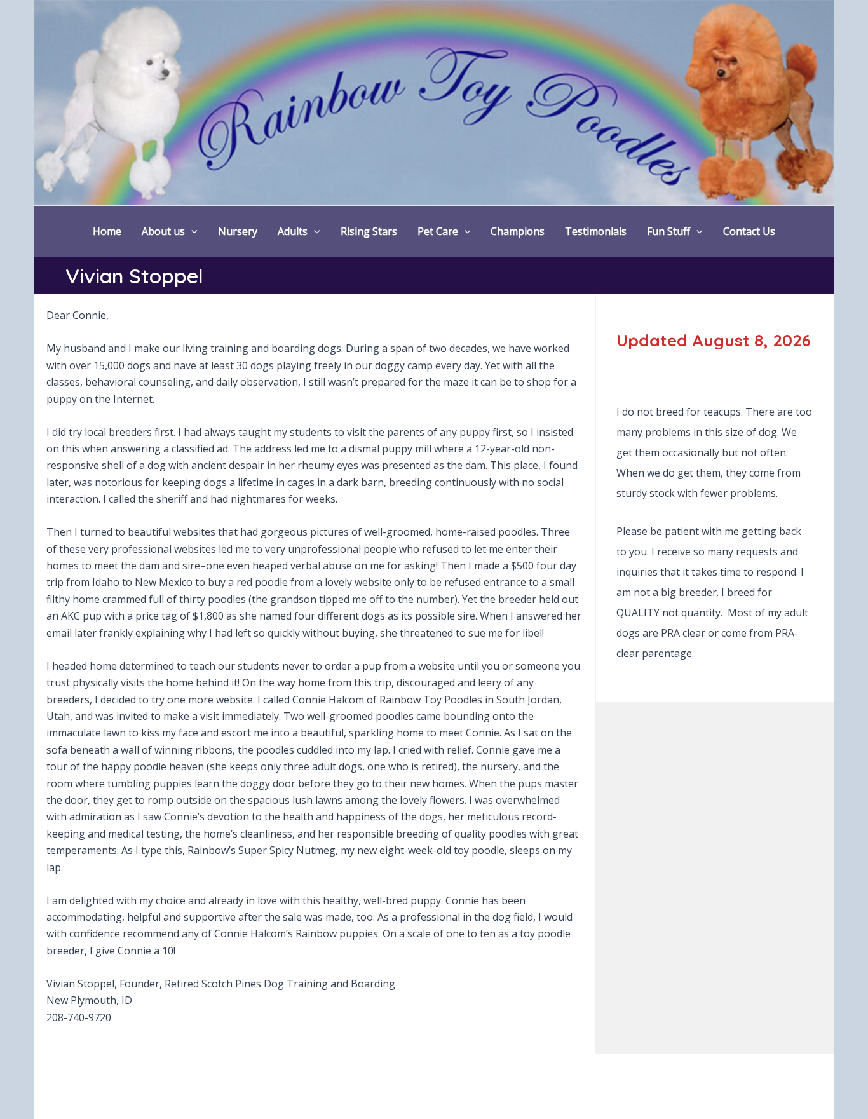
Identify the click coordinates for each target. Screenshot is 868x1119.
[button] (191, 231)
